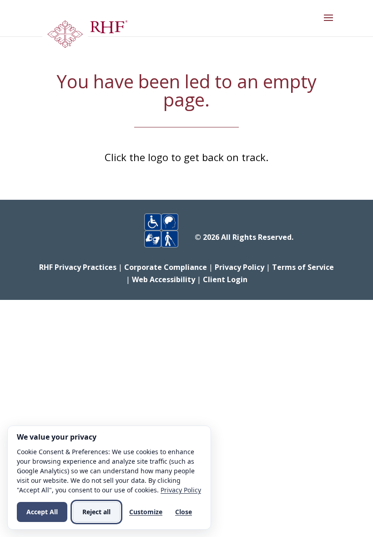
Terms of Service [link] (303, 267)
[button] (328, 23)
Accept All (42, 511)
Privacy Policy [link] (239, 267)
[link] (84, 36)
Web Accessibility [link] (163, 279)
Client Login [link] (225, 279)
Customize (145, 511)
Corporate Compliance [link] (165, 267)
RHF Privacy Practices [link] (77, 267)
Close (183, 511)
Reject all (96, 511)
